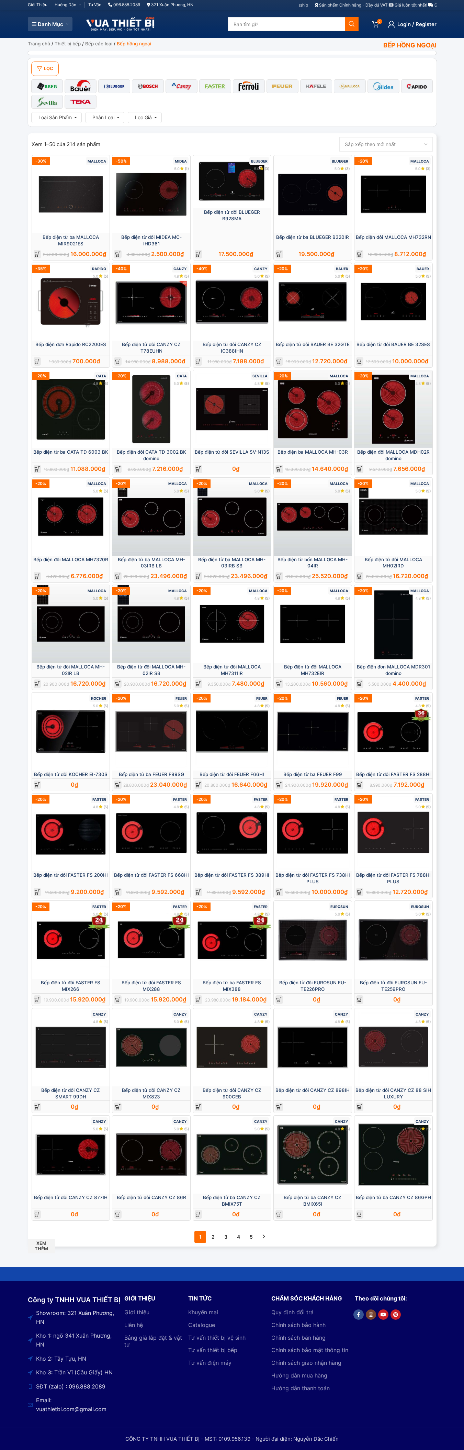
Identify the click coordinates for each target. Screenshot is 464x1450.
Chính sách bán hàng (298, 1337)
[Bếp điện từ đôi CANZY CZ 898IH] (313, 1047)
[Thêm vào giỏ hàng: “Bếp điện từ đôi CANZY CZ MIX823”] (118, 1107)
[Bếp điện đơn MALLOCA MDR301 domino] (393, 624)
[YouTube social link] (383, 1314)
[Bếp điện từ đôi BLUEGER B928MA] (232, 181)
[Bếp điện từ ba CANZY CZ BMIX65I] (313, 1155)
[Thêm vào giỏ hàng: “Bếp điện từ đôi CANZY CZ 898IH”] (279, 1107)
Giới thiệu (136, 1312)
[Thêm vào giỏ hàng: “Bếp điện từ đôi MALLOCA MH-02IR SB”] (118, 683)
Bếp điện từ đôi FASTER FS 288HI (393, 774)
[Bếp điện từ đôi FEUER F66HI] (232, 732)
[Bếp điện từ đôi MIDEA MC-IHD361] (151, 194)
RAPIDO (99, 269)
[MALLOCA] (350, 86)
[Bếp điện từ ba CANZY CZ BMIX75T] (232, 1155)
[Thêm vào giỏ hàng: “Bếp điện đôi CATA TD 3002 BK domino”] (118, 469)
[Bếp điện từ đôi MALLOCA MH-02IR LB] (71, 624)
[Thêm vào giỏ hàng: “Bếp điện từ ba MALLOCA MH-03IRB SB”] (198, 576)
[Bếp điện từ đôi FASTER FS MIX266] (71, 940)
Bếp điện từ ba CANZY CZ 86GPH (393, 1197)
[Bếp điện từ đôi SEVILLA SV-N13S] (232, 409)
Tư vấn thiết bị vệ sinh (217, 1337)
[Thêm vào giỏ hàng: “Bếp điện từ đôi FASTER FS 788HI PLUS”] (359, 892)
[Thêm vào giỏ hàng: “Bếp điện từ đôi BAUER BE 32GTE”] (279, 361)
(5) (106, 276)
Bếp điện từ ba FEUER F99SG (151, 774)
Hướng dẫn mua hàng (299, 1375)
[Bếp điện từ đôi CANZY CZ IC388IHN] (232, 302)
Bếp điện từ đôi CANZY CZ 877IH (70, 1197)
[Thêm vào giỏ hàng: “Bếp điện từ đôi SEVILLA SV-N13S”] (198, 469)
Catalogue (201, 1324)
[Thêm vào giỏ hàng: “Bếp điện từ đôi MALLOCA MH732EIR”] (279, 683)
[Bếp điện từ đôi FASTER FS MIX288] (151, 940)
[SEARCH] (352, 24)
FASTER (422, 698)
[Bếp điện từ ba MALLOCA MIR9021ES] (71, 194)
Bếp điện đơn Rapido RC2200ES (70, 344)
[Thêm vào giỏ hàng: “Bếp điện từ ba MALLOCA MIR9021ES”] (37, 254)
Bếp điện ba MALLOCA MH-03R (313, 452)
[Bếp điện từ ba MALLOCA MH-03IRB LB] (151, 517)
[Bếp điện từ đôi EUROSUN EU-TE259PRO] (393, 940)
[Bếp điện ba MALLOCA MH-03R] (313, 409)
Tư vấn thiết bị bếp (212, 1350)
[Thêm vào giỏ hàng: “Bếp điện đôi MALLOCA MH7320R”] (37, 576)
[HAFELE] (316, 86)
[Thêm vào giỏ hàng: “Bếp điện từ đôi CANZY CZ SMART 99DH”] (37, 1107)
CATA (101, 376)
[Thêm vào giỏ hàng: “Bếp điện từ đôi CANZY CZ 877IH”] (37, 1214)
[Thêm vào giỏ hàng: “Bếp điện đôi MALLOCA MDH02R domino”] (359, 469)
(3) (266, 168)
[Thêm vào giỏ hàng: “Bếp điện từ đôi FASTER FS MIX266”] (37, 999)
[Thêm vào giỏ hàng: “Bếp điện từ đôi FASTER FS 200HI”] (37, 892)
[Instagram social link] (371, 1314)
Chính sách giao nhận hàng (306, 1362)
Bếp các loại (98, 43)
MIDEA (181, 161)
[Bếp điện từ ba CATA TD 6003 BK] (71, 409)
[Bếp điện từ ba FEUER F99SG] (151, 732)
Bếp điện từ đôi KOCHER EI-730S (70, 774)
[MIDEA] (383, 86)
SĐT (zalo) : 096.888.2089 (70, 1386)
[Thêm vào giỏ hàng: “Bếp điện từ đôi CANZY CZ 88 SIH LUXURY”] (359, 1107)
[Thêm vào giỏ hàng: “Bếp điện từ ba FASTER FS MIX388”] (198, 999)
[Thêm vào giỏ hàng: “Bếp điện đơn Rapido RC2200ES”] (37, 361)
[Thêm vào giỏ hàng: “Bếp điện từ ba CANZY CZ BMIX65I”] (279, 1214)
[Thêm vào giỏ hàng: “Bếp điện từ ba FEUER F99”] (279, 785)
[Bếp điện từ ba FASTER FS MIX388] (232, 940)
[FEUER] (282, 86)
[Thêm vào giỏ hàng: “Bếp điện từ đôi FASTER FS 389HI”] (198, 892)
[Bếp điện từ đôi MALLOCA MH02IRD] (393, 517)
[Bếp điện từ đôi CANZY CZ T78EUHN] (151, 302)
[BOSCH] (148, 86)
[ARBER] (47, 86)
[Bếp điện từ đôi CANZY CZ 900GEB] (232, 1047)
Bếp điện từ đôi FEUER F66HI (232, 774)
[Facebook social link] (358, 1314)
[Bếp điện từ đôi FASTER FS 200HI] (71, 833)
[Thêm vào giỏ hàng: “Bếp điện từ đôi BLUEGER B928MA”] (198, 254)
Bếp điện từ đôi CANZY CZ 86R (151, 1197)
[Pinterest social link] (396, 1314)
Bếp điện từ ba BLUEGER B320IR (312, 237)
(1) (187, 168)
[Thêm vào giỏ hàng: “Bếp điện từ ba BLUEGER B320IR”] (279, 254)
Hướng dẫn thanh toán (300, 1388)
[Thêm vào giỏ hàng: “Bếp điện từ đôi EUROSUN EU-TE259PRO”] (359, 999)
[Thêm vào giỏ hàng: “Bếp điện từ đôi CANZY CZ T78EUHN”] (118, 361)
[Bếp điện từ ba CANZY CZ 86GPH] (393, 1155)
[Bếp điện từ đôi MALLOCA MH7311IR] (232, 624)
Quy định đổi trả (292, 1312)
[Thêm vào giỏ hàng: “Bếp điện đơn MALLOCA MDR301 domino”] (359, 683)
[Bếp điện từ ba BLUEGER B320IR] (313, 194)
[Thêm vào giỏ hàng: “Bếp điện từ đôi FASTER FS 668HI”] (118, 892)
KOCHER (98, 698)
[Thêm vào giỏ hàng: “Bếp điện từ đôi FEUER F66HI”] (198, 785)
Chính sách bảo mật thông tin (309, 1350)
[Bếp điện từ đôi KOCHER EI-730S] (71, 732)
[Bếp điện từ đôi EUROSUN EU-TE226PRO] (313, 940)
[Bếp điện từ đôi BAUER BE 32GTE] (313, 302)
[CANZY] (181, 86)
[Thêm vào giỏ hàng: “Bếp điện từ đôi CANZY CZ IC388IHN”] (198, 361)
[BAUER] (81, 86)
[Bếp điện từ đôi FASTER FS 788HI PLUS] (393, 833)
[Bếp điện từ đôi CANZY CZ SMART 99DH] (71, 1047)
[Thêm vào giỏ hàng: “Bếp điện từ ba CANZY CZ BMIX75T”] (198, 1214)
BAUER (342, 269)
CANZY (180, 269)
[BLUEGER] (114, 86)
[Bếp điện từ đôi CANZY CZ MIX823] (151, 1047)
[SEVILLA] (47, 102)
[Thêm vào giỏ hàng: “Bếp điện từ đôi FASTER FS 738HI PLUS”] (279, 892)
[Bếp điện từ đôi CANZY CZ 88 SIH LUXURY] (393, 1047)
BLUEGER (259, 161)
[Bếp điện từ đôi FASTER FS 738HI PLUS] (313, 833)
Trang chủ (39, 43)
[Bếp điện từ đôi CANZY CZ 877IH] (71, 1155)
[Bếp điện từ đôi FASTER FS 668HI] (151, 833)
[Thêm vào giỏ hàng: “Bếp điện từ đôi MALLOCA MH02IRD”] (359, 576)
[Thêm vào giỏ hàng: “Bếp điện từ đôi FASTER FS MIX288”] (118, 999)
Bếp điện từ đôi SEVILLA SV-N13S (232, 452)
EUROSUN (339, 907)
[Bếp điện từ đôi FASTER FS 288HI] (393, 732)
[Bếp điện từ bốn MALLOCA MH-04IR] (313, 517)
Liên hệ (133, 1324)
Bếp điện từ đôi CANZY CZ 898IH (312, 1090)
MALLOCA (97, 161)
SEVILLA (260, 376)
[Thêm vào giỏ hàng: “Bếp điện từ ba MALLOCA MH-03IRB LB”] (118, 576)
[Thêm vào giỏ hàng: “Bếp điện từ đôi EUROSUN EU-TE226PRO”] (279, 999)
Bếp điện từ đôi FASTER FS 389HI (231, 875)
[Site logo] (120, 23)
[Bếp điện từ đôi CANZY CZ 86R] (151, 1155)
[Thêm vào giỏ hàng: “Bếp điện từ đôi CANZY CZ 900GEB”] (198, 1107)
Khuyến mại (203, 1312)
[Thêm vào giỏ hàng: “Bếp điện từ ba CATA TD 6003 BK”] (37, 469)
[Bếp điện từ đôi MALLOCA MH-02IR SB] (151, 624)
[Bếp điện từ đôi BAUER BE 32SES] (393, 302)
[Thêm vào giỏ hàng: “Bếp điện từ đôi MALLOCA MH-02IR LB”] (37, 683)
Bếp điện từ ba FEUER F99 (312, 774)
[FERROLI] (249, 86)
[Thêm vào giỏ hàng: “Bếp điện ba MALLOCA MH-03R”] (279, 469)
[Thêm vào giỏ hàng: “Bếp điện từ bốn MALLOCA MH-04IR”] (279, 576)
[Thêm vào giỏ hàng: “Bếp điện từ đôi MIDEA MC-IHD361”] (118, 254)
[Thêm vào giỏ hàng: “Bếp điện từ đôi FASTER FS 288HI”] (359, 785)
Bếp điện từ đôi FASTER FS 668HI (151, 875)
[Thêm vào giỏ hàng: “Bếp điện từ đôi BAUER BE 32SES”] (359, 361)
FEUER (181, 698)
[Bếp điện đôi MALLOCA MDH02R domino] (393, 409)
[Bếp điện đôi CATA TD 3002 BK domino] (151, 409)
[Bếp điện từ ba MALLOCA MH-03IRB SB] (232, 517)
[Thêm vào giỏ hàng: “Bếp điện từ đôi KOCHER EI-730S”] (37, 785)
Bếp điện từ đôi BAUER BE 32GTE (313, 344)
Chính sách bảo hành (298, 1324)
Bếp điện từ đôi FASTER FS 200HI (70, 875)
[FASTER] (215, 86)
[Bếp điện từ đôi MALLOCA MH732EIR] (313, 624)
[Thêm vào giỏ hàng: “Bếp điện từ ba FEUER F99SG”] (118, 785)
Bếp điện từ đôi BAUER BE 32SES (393, 344)
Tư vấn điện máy (209, 1362)
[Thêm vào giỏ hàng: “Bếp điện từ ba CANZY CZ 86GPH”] (359, 1214)
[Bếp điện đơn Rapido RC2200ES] (71, 302)
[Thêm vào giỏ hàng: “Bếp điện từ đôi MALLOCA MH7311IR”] (198, 683)
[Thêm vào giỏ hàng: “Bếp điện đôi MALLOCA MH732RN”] (359, 254)
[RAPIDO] (417, 86)
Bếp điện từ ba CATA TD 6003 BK (70, 452)
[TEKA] (81, 102)
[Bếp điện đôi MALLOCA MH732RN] (393, 194)
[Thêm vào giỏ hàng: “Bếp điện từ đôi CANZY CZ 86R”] (118, 1214)
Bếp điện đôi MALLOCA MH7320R (70, 559)
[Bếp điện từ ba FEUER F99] (313, 732)
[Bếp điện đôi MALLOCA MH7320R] (71, 517)
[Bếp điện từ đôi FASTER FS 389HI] (232, 833)
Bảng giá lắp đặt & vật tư (153, 1341)
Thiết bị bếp (68, 43)
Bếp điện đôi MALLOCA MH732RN (393, 237)
